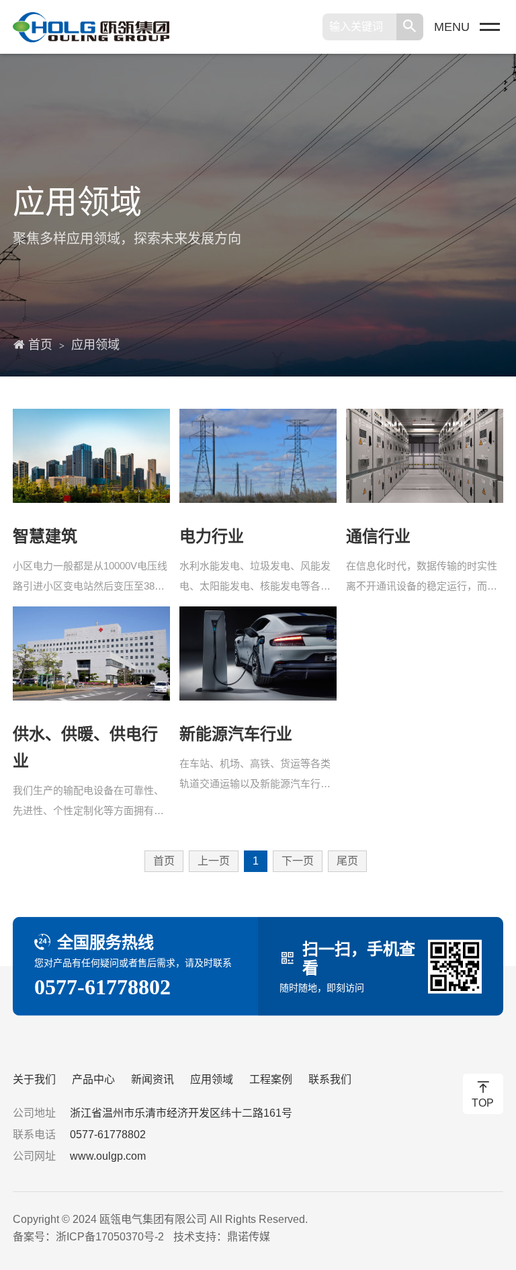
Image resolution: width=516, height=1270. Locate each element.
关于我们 (34, 1079)
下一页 (298, 861)
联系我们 (329, 1079)
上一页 (214, 861)
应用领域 (95, 345)
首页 (40, 345)
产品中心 (93, 1079)
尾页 (347, 861)
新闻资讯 (152, 1079)
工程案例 (270, 1079)
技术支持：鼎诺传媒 (221, 1236)
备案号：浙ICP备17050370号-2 (88, 1236)
